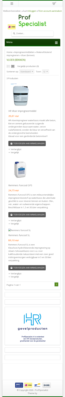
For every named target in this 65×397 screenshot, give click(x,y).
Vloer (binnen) (27, 55)
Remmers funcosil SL (19, 235)
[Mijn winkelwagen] (54, 4)
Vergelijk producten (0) (28, 66)
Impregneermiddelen (24, 52)
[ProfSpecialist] (32, 21)
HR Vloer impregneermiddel (22, 110)
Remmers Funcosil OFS (20, 185)
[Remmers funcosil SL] (19, 230)
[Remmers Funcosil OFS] (20, 180)
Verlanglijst (16, 149)
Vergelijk (15, 152)
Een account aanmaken (50, 10)
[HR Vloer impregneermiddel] (20, 106)
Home (9, 52)
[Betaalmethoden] (32, 386)
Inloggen (32, 10)
